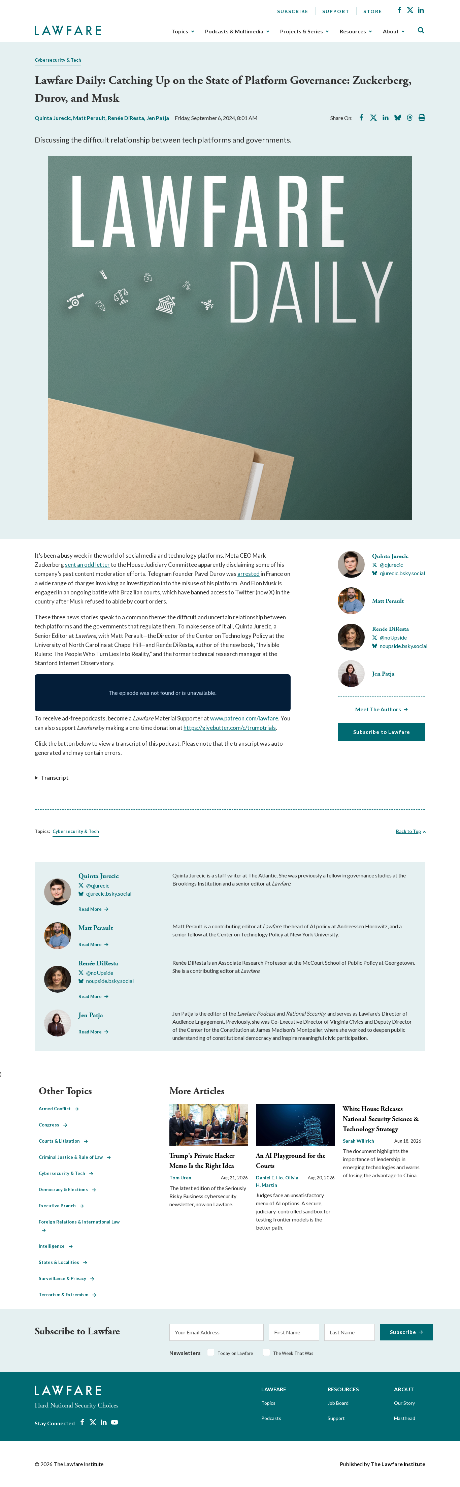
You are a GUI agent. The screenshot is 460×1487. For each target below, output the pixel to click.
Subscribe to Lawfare (381, 732)
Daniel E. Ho (270, 1177)
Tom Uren (180, 1177)
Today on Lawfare (235, 1353)
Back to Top (408, 831)
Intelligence (54, 1246)
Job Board (338, 1403)
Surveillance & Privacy (64, 1278)
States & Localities (61, 1262)
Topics (180, 31)
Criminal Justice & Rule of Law (73, 1157)
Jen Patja (157, 118)
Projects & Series (301, 31)
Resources (353, 31)
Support (336, 11)
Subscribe (292, 11)
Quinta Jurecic (53, 118)
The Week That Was (293, 1353)
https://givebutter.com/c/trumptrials (230, 727)
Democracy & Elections (65, 1189)
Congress (51, 1124)
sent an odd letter (87, 564)
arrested (248, 573)
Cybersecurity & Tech (58, 60)
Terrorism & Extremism (65, 1294)
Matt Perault (89, 118)
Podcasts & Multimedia (234, 31)
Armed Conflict (57, 1108)
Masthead (404, 1418)
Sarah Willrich (358, 1141)
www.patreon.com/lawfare (244, 718)
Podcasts (271, 1418)
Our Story (404, 1403)
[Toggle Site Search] (421, 30)
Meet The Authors (378, 709)
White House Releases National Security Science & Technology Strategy (381, 1119)
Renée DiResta (126, 118)
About (391, 31)
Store (372, 11)
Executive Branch (59, 1205)
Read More (90, 909)
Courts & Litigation (61, 1141)
